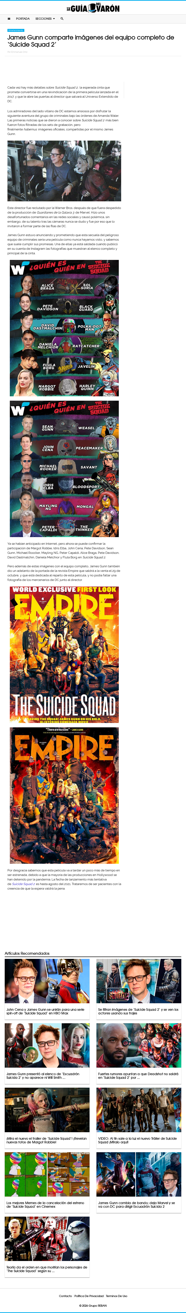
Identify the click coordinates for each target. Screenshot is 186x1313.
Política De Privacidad (89, 1296)
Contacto (65, 1296)
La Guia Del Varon (93, 8)
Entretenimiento (16, 30)
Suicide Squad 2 (23, 884)
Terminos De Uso (116, 1296)
